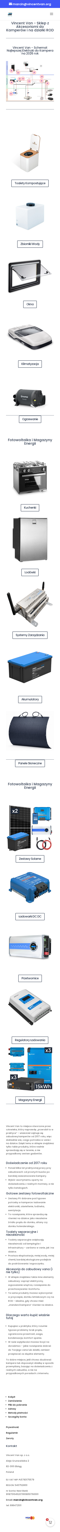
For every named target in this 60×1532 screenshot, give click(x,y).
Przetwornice (30, 978)
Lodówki (30, 572)
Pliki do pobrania (17, 1404)
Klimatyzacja (30, 364)
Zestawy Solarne (30, 859)
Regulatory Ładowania (30, 1040)
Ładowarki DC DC (30, 916)
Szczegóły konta (17, 1416)
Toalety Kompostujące (30, 183)
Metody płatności (18, 1412)
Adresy (12, 1408)
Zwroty (10, 1438)
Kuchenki (30, 508)
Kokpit (11, 1396)
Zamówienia (15, 1400)
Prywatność (12, 1427)
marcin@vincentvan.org (27, 1499)
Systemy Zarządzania (30, 635)
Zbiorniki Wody (30, 244)
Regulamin (12, 1432)
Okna (30, 304)
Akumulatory (30, 699)
